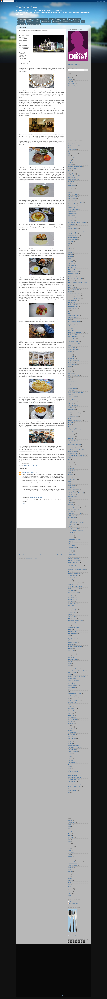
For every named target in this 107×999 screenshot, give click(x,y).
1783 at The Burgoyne (73, 144)
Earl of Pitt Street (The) (73, 341)
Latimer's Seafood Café (73, 489)
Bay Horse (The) (72, 183)
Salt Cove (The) (71, 667)
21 (68, 147)
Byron (69, 243)
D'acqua (70, 311)
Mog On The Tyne (72, 549)
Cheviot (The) (71, 280)
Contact (29, 21)
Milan (69, 543)
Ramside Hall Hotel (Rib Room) (75, 620)
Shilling (69, 682)
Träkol (69, 756)
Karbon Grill (70, 463)
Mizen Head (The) (72, 547)
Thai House (70, 736)
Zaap (69, 788)
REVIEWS (31, 19)
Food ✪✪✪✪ (71, 83)
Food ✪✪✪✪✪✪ (72, 87)
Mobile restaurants (72, 863)
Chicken (70, 833)
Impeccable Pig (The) (73, 440)
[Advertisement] (41, 541)
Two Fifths (70, 760)
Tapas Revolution (72, 732)
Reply (23, 493)
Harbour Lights (71, 409)
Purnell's (70, 614)
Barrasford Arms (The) (73, 175)
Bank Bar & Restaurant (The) (75, 166)
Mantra (69, 526)
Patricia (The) (71, 594)
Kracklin (70, 472)
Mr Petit (69, 552)
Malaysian (70, 858)
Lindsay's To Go (72, 494)
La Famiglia (70, 474)
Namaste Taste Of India (73, 562)
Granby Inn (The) (72, 401)
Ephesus (70, 351)
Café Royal (70, 254)
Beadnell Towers (72, 187)
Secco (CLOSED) (72, 678)
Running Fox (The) (72, 659)
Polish (69, 874)
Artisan (69, 159)
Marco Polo (70, 532)
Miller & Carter (71, 545)
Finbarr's (70, 370)
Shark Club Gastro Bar (73, 680)
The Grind (70, 743)
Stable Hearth (71, 715)
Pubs (69, 876)
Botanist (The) (71, 220)
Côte (69, 310)
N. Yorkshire (22, 24)
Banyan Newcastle (72, 168)
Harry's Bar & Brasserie (73, 413)
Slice (69, 698)
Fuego (69, 386)
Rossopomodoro (72, 654)
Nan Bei (70, 564)
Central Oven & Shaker (73, 271)
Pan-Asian (70, 867)
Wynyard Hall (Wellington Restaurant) (77, 785)
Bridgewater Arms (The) (73, 235)
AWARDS (44, 19)
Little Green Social (72, 496)
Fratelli (69, 377)
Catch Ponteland (72, 265)
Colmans (70, 291)
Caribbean (70, 258)
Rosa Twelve (71, 650)
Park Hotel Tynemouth (73, 592)
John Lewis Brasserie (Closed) (75, 449)
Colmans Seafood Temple (74, 293)
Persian (69, 869)
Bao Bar (70, 170)
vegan (69, 895)
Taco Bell (70, 730)
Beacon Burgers (72, 185)
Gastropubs (70, 846)
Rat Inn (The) (71, 624)
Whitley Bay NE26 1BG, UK (30, 465)
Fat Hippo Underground (73, 360)
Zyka (69, 792)
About (38, 19)
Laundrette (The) (72, 491)
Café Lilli (70, 252)
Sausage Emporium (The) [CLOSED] (77, 670)
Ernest (69, 353)
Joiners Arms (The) (72, 451)
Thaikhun (70, 740)
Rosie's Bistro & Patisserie (74, 652)
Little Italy (70, 498)
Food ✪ (69, 77)
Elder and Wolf (71, 347)
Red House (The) (72, 631)
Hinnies (69, 424)
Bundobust (70, 241)
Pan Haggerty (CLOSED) (74, 588)
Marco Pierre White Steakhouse (75, 530)
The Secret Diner (26, 7)
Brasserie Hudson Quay (73, 230)
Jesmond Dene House (73, 448)
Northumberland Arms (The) (75, 573)
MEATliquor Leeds (72, 521)
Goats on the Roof (72, 396)
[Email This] (22, 463)
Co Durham (76, 21)
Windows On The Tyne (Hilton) (75, 777)
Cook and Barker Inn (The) (74, 298)
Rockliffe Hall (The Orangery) (75, 646)
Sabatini (70, 661)
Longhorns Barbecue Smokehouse (76, 506)
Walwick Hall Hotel (72, 775)
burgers (69, 893)
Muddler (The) (71, 554)
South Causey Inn (72, 708)
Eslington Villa (71, 356)
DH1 (69, 313)
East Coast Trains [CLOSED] (75, 343)
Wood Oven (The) (72, 781)
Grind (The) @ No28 (73, 405)
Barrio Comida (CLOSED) (74, 179)
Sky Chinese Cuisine (73, 697)
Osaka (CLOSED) (72, 584)
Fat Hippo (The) (72, 358)
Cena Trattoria (71, 269)
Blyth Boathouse (72, 213)
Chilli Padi (70, 285)
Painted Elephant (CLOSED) (75, 586)
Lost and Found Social (73, 515)
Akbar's (69, 151)
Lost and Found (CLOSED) (74, 513)
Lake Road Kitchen (72, 479)
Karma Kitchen (71, 464)
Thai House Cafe (72, 738)
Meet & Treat (71, 537)
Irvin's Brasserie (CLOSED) (74, 444)
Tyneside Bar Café (72, 762)
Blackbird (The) (71, 207)
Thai (69, 884)
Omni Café (70, 580)
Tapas (69, 882)
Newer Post (22, 555)
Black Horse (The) (72, 203)
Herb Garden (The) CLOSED (75, 420)
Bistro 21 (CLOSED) (73, 194)
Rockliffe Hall (71, 644)
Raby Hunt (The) (72, 618)
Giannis (69, 394)
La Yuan (70, 477)
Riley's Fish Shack (72, 639)
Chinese (70, 835)
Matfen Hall (70, 534)
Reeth (69, 635)
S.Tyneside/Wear (66, 21)
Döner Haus (71, 340)
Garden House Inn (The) (74, 390)
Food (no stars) (71, 75)
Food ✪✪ (70, 79)
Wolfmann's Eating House (74, 779)
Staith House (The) (72, 719)
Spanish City (71, 710)
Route (69, 655)
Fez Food (70, 368)
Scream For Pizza (72, 672)
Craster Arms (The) (72, 304)
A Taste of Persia (72, 149)
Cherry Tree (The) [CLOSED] (75, 278)
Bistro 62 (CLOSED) (73, 196)
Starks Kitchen (71, 723)
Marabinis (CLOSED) (73, 528)
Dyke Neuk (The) (72, 338)
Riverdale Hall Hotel (72, 642)
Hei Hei (69, 418)
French (69, 841)
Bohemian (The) (72, 217)
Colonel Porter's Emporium (74, 295)
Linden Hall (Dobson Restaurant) (76, 492)
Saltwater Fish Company (74, 668)
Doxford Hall (71, 330)
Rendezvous (71, 637)
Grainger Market (72, 399)
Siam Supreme (71, 687)
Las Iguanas (71, 487)
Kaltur (69, 459)
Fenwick (70, 366)
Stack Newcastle (72, 717)
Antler (69, 155)
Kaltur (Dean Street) (73, 461)
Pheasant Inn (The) (72, 599)
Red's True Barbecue (73, 633)
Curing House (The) (72, 308)
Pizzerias (70, 873)
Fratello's (70, 379)
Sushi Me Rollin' (72, 728)
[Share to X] (25, 463)
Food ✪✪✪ (70, 81)
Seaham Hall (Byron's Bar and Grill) (76, 676)
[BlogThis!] (24, 463)
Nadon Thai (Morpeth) (73, 558)
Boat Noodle (71, 215)
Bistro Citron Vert (72, 198)
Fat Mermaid (71, 362)
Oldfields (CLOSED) (72, 579)
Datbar (69, 319)
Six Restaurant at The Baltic (74, 693)
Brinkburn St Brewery (73, 237)
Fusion (69, 843)
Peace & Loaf (71, 595)
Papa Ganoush (71, 590)
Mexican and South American (75, 861)
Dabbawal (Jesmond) (73, 317)
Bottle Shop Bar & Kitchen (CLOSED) (77, 222)
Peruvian (70, 871)
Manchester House (72, 524)
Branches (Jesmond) (73, 228)
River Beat (70, 640)
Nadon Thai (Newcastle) (74, 560)
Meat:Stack (70, 535)
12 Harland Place (72, 142)
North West (31, 24)
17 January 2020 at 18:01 (35, 497)
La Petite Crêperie (72, 476)
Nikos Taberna (71, 571)
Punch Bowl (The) (72, 612)
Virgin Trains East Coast (74, 770)
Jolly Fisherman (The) (73, 453)
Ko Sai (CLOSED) (72, 470)
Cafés (69, 828)
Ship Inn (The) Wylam (73, 685)
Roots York (70, 648)
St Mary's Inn (71, 712)
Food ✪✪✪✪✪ (71, 85)
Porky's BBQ (71, 605)
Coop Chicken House (73, 300)
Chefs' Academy (72, 277)
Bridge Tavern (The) (73, 233)
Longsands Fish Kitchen (74, 507)
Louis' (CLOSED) (72, 517)
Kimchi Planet (71, 468)
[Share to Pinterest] (28, 463)
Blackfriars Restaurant (73, 209)
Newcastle (21, 21)
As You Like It (71, 160)
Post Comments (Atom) (31, 558)
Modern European (72, 865)
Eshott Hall (70, 355)
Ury (68, 764)
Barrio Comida (71, 177)
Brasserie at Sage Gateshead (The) (76, 232)
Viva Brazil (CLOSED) (73, 771)
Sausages (70, 878)
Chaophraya (71, 275)
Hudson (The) (71, 438)
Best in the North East (74, 19)
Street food (70, 727)
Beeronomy (70, 190)
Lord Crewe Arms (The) (73, 509)
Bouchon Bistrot (71, 224)
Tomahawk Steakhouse (73, 745)
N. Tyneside (56, 21)
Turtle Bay (70, 758)
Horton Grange (71, 433)
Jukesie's (70, 457)
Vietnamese (70, 890)
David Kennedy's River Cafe (74, 323)
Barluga (69, 172)
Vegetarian (70, 888)
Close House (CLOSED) (74, 289)
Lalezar (69, 481)
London (38, 24)
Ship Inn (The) (71, 683)
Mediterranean (71, 860)
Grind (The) (70, 403)
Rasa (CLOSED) (72, 622)
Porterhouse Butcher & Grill (74, 607)
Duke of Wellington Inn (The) (75, 336)
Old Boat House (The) (73, 575)
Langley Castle (71, 485)
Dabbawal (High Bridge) (73, 315)
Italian (69, 854)
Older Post (60, 555)
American (70, 820)
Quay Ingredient (72, 616)
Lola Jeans (70, 502)
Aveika (69, 162)
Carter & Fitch (71, 261)
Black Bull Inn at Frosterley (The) (76, 202)
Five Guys (70, 371)
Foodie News (22, 19)
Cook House (71, 296)
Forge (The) (71, 373)
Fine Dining (70, 837)
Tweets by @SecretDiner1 (74, 64)
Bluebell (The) (71, 211)
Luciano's (70, 519)
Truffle (69, 755)
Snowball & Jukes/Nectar (74, 700)
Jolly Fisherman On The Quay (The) (77, 455)
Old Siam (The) (71, 577)
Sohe (69, 704)
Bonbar (69, 218)
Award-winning (71, 822)
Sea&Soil (70, 674)
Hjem (69, 426)
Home (42, 555)
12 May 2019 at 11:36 (31, 472)
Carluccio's (70, 260)
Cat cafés (70, 831)
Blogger (62, 995)
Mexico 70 (70, 541)
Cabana (70, 247)
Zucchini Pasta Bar (72, 790)
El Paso (69, 345)
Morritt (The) (71, 551)
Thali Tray (70, 742)
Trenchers (70, 753)
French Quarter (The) (73, 383)
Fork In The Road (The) (73, 375)
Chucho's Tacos (72, 287)
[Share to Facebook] (27, 463)
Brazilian (70, 824)
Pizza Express (71, 601)
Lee (70, 901)
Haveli (69, 414)
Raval (69, 625)
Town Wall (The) (72, 749)
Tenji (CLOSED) (72, 734)
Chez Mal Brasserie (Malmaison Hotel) (77, 282)
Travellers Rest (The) (73, 751)
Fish (69, 839)
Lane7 (69, 483)
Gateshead (36, 21)
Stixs (69, 725)
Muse (69, 556)
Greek (69, 848)
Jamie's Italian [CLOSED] (74, 446)
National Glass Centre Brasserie (76, 565)
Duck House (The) (72, 334)
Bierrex (69, 192)
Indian (69, 850)
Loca (69, 500)
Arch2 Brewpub (71, 157)
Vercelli (69, 766)
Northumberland (46, 21)
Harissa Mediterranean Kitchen (75, 411)
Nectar (69, 567)
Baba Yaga (70, 164)
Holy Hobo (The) (72, 428)
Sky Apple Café (71, 695)
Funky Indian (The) (72, 388)
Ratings (52, 19)
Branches (70, 226)
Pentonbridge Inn (72, 597)
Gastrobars (70, 845)
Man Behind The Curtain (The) (75, 522)
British (69, 826)
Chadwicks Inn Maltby (73, 273)
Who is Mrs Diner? (61, 19)
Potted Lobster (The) (73, 609)
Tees (83, 21)
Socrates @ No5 (72, 702)
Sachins (70, 663)
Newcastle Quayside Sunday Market (77, 569)
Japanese (70, 856)
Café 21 (70, 250)
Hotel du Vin (71, 434)
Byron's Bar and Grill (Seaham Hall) (76, 245)
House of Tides (71, 436)
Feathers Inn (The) (72, 364)
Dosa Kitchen (71, 328)
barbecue (70, 891)
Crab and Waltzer (72, 302)
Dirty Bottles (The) (72, 325)
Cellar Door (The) (72, 267)
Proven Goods (71, 610)
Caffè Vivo (70, 248)
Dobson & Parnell (72, 326)
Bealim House (71, 189)
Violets (69, 768)
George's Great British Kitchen (75, 392)
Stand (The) (71, 721)
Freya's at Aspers (72, 384)
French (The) (71, 381)
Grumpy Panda (71, 407)
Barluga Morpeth (72, 174)
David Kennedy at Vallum (74, 321)
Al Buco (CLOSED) (72, 153)
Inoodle (69, 442)
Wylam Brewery (71, 783)
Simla (69, 689)
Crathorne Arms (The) (73, 306)
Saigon (69, 665)
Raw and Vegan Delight (73, 627)
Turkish (69, 886)
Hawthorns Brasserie (73, 416)
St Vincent (70, 713)
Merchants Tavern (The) (74, 539)
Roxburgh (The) (72, 657)
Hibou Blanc (71, 422)
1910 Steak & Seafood (73, 145)
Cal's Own (70, 256)
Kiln (68, 466)
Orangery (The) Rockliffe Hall (75, 582)
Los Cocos (70, 511)
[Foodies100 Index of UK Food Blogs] (74, 935)
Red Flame (70, 629)
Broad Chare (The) (72, 239)
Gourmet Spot (71, 398)
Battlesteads (71, 181)
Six (68, 691)
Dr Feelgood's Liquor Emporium (75, 332)
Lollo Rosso (70, 504)
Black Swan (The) (72, 205)
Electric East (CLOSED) (73, 349)
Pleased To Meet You (73, 603)
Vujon (69, 773)
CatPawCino (71, 263)
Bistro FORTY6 (71, 200)
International (71, 852)
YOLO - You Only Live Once (74, 786)
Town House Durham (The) (74, 747)
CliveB (24, 472)
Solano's (70, 706)
